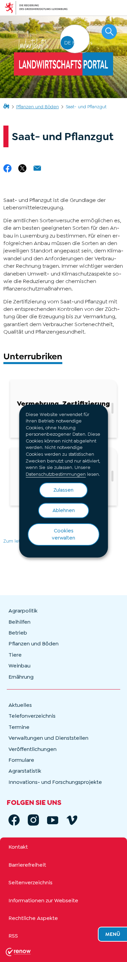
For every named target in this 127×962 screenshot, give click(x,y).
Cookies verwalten (63, 534)
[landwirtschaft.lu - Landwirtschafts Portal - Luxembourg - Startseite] (63, 57)
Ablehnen (63, 510)
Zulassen (63, 490)
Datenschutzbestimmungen (56, 474)
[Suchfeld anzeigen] (109, 31)
